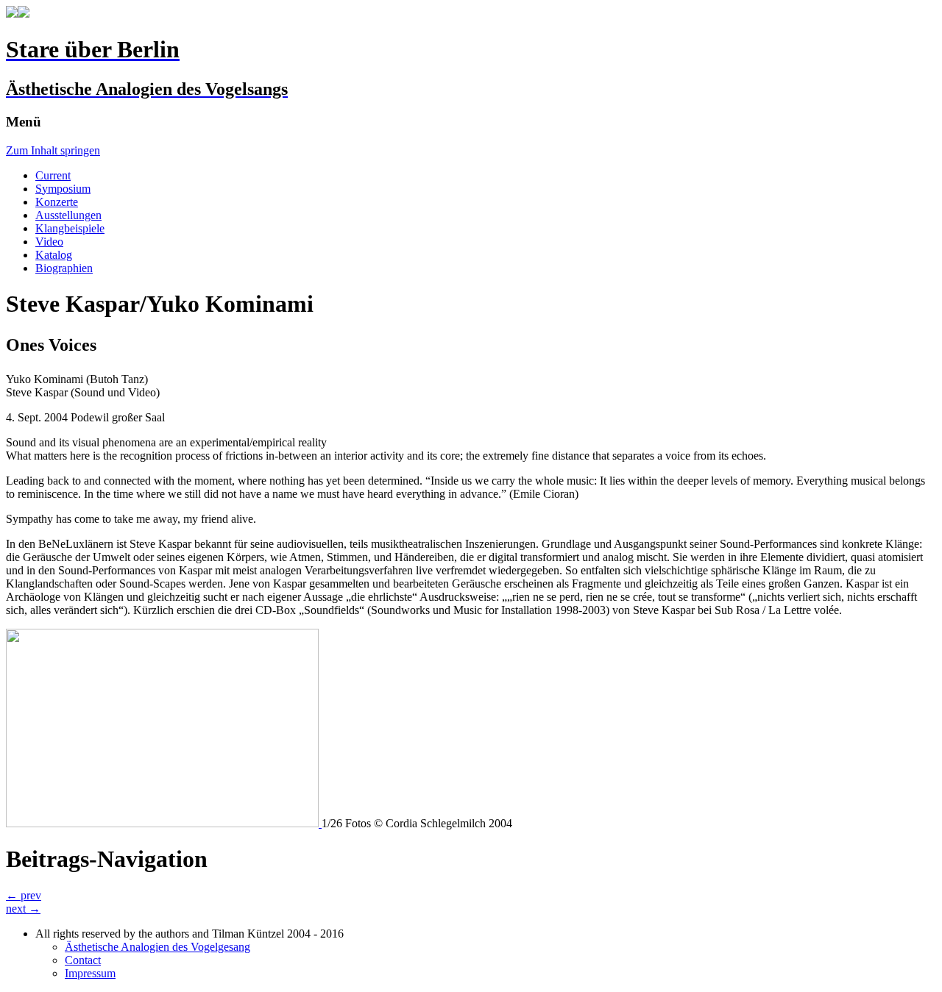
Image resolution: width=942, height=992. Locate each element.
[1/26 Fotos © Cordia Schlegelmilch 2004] (164, 823)
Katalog (53, 255)
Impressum (90, 973)
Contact (83, 960)
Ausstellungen (68, 215)
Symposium (63, 188)
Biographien (64, 268)
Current (53, 175)
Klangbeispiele (70, 228)
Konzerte (56, 202)
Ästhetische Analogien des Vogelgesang (157, 947)
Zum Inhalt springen (53, 150)
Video (49, 241)
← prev (23, 895)
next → (23, 908)
